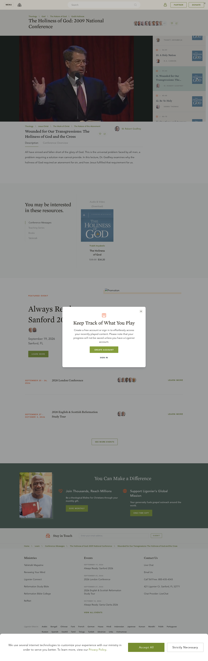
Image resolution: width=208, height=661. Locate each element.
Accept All (146, 647)
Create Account (104, 349)
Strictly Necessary (185, 647)
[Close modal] (141, 311)
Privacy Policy (97, 649)
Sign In (104, 357)
